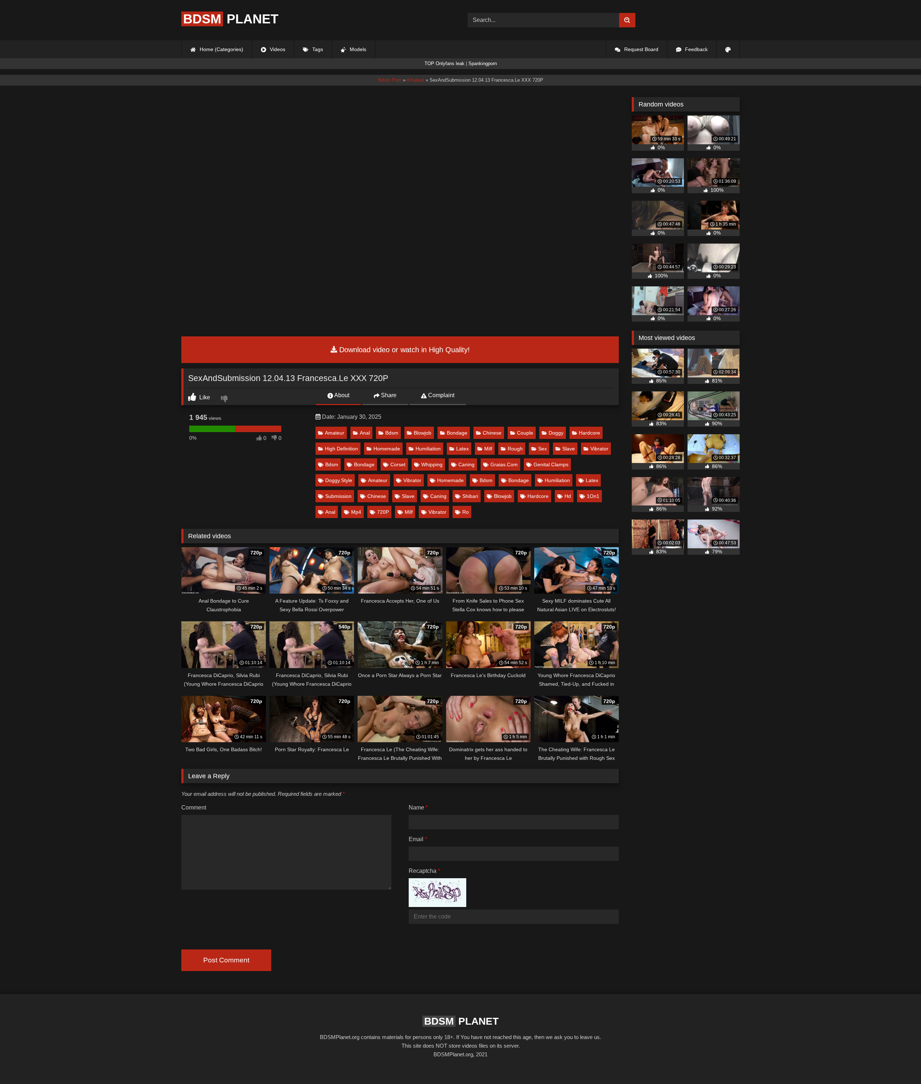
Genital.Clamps (551, 464)
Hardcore (589, 433)
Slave (568, 449)
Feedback (696, 49)
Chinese (492, 433)
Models (357, 49)
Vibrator (599, 449)
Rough (515, 449)
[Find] (627, 20)
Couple (525, 433)
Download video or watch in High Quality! (403, 350)
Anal (365, 433)
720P (383, 512)
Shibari (470, 496)
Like (204, 397)
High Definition (341, 449)
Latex (462, 449)
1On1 (593, 496)
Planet (230, 19)
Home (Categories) (220, 49)
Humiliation (428, 449)
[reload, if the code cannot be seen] (437, 905)
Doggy (556, 433)
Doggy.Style (338, 480)
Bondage (457, 433)
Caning (466, 464)
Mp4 (356, 512)
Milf (488, 449)
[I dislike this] (225, 399)
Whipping (432, 464)
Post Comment (226, 960)
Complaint (440, 395)
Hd (567, 496)
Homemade (386, 449)
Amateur (334, 433)
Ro (465, 512)
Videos (276, 49)
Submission (338, 496)
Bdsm (391, 433)
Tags (317, 49)
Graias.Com (504, 464)
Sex (542, 449)
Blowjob (422, 433)
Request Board (640, 49)
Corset (397, 464)
